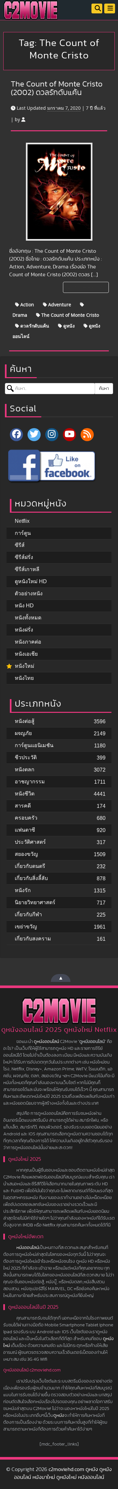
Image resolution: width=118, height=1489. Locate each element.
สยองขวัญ (26, 854)
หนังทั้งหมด (28, 617)
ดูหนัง (68, 326)
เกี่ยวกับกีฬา (28, 914)
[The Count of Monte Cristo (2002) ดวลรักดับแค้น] (59, 191)
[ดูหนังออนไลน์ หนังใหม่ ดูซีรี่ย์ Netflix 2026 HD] (31, 15)
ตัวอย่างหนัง (29, 593)
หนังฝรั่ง (24, 629)
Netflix (22, 521)
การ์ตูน (23, 533)
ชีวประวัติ (26, 757)
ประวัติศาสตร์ (30, 842)
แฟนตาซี (25, 830)
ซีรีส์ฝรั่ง (24, 557)
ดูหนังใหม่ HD (31, 581)
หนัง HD (24, 605)
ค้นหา (104, 388)
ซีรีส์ (20, 545)
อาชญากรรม (30, 781)
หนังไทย (24, 678)
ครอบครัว (26, 818)
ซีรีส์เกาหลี (27, 569)
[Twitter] (34, 434)
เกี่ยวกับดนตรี (30, 866)
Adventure (59, 304)
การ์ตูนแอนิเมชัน (34, 745)
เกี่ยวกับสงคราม (33, 938)
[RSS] (87, 434)
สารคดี (23, 806)
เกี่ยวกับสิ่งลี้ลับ (31, 878)
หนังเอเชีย (26, 654)
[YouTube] (69, 434)
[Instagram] (51, 434)
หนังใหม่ (24, 666)
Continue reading (85, 287)
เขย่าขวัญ (26, 926)
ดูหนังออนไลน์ (46, 1041)
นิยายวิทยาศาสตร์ (35, 902)
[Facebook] (16, 434)
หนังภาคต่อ (28, 642)
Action (26, 304)
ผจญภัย (23, 733)
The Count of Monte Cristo (69, 315)
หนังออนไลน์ (27, 1247)
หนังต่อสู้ (24, 721)
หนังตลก (24, 769)
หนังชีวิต (24, 793)
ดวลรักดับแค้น (34, 326)
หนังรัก (23, 890)
